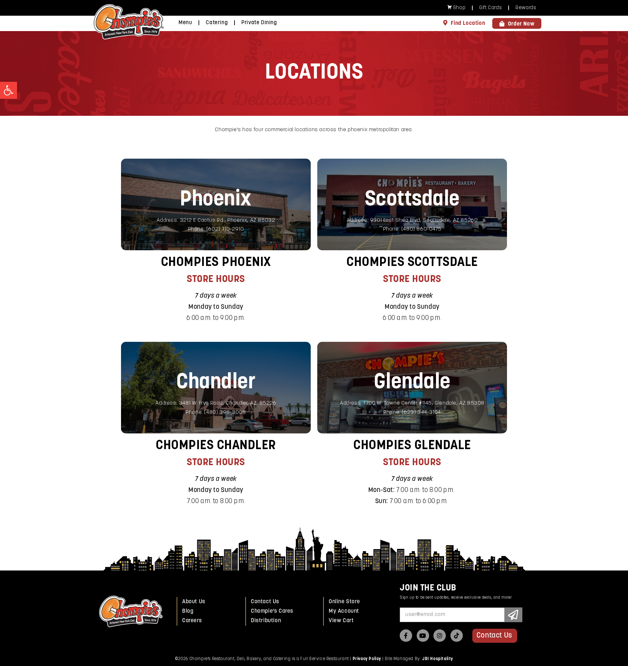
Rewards (525, 8)
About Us (193, 602)
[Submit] (513, 614)
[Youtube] (423, 635)
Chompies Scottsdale (412, 262)
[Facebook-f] (406, 635)
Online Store (344, 602)
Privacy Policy (367, 659)
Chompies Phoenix (216, 262)
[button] (8, 90)
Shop (459, 8)
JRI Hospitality (437, 659)
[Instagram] (439, 635)
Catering (217, 23)
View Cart (341, 620)
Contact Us (265, 602)
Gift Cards (490, 8)
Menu (185, 23)
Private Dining (259, 23)
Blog (187, 611)
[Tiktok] (456, 635)
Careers (192, 620)
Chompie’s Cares (272, 611)
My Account (344, 611)
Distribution (266, 620)
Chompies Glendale (412, 445)
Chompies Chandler (216, 445)
